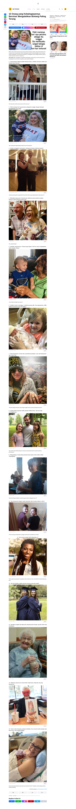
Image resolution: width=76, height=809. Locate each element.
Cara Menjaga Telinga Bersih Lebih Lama (58, 37)
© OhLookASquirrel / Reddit (13, 192)
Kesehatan (51, 39)
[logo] (14, 9)
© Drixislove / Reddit (12, 621)
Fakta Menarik (52, 58)
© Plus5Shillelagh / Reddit (12, 299)
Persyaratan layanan (58, 16)
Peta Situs (63, 16)
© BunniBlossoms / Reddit (12, 101)
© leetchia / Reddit (11, 448)
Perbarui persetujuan (52, 17)
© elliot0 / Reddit (11, 241)
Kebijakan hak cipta (63, 15)
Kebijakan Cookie (52, 16)
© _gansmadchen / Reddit (12, 576)
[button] (52, 34)
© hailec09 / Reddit (11, 495)
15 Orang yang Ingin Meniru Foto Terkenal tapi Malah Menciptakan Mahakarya (58, 55)
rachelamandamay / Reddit (42, 789)
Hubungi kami (52, 15)
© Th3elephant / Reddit (12, 783)
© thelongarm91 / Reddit (12, 350)
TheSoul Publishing (57, 19)
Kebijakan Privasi (57, 15)
